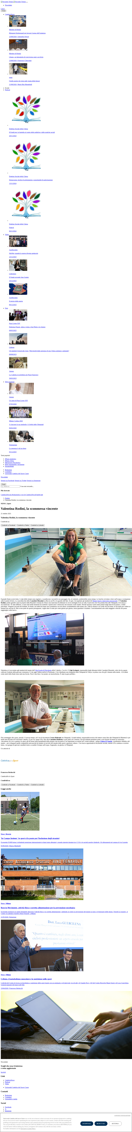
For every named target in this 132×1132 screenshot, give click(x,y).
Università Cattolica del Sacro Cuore (17, 473)
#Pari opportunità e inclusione (14, 464)
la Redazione (14, 495)
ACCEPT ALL (86, 1123)
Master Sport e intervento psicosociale (105, 601)
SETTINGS (115, 1123)
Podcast (7, 90)
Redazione (8, 470)
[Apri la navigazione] (27, 2)
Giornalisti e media (11, 1099)
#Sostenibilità (9, 466)
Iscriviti (3, 1072)
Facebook (8, 1107)
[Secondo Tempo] (13, 2)
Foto (6, 308)
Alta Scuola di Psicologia (43, 670)
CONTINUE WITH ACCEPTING (122, 1115)
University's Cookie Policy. (28, 1128)
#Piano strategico (10, 459)
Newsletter (8, 5)
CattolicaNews (10, 14)
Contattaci (8, 472)
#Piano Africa (9, 461)
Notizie (7, 498)
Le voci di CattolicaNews (27, 495)
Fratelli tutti (39, 495)
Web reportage (9, 382)
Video (7, 234)
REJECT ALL (101, 1123)
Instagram (8, 1111)
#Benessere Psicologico (12, 463)
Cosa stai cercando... (27, 486)
